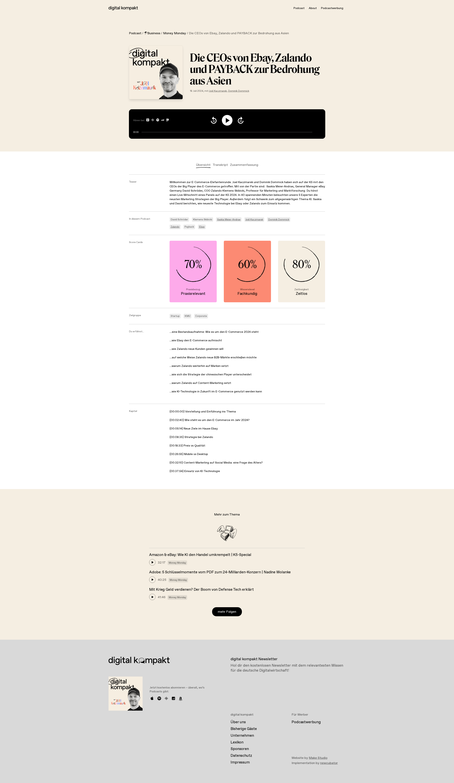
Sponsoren (240, 748)
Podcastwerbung (332, 8)
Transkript (220, 165)
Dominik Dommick (238, 91)
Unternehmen (242, 735)
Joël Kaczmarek (218, 91)
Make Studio (318, 758)
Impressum (240, 762)
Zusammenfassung (244, 165)
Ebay (202, 226)
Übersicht (203, 165)
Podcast (299, 8)
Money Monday (174, 33)
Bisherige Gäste (244, 728)
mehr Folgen (227, 612)
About (313, 8)
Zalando (175, 226)
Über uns (238, 722)
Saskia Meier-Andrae (228, 219)
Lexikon (237, 742)
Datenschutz (241, 755)
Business (153, 33)
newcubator (329, 763)
